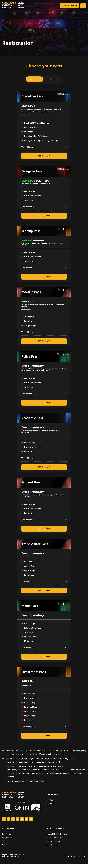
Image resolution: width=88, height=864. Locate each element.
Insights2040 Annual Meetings (57, 834)
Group (53, 79)
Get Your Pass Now (69, 6)
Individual (34, 79)
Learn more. (26, 115)
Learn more (25, 309)
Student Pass (31, 482)
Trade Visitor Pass (34, 544)
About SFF (50, 804)
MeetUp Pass (31, 292)
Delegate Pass (31, 171)
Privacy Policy (70, 856)
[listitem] (16, 855)
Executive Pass (32, 96)
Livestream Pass (33, 672)
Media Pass (29, 606)
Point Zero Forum (53, 845)
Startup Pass (30, 231)
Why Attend (51, 800)
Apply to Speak (7, 838)
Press (4, 845)
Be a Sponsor (7, 834)
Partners (5, 841)
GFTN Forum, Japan (54, 841)
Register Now (44, 156)
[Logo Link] (4, 819)
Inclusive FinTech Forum (55, 838)
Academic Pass (32, 418)
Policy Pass (29, 356)
